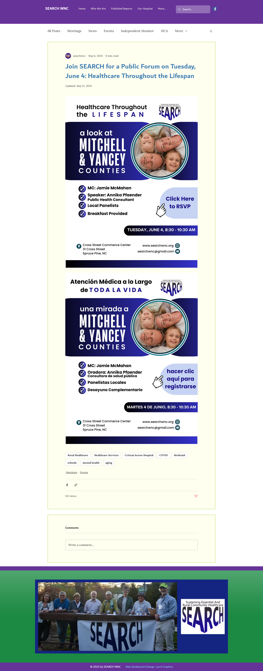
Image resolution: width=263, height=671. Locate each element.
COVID (163, 455)
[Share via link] (75, 485)
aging (109, 462)
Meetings (74, 31)
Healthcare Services (106, 455)
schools (72, 462)
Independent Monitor (137, 31)
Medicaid (179, 455)
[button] (211, 31)
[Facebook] (215, 9)
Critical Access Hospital (139, 455)
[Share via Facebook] (67, 485)
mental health (91, 462)
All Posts (53, 31)
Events (109, 31)
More (179, 31)
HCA (164, 31)
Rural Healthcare (78, 455)
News (92, 31)
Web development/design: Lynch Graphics (149, 667)
